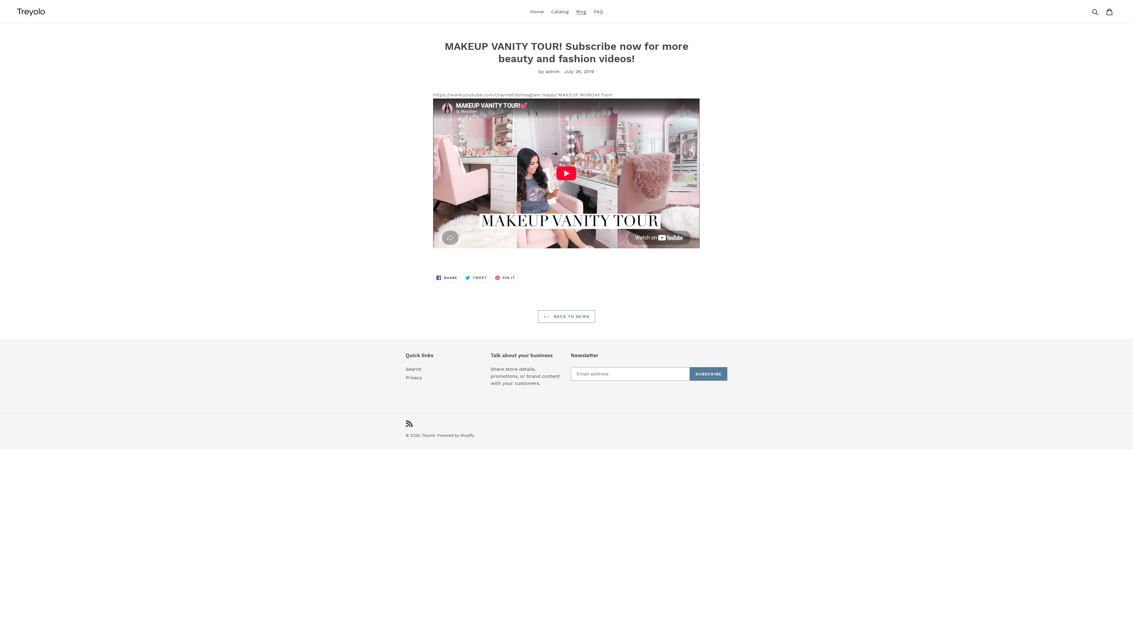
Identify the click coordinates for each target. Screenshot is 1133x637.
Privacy (414, 377)
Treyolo (428, 435)
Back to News (571, 316)
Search (414, 369)
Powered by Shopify (455, 435)
